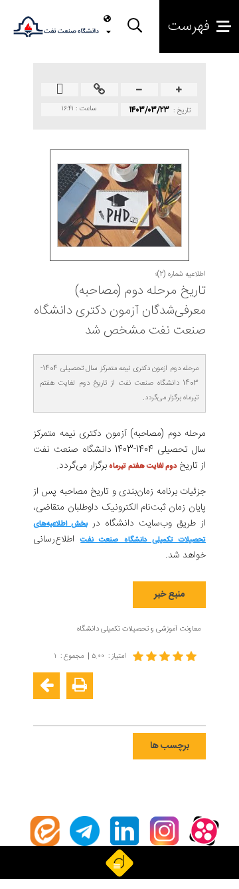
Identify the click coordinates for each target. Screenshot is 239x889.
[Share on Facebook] (194, 707)
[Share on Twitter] (134, 707)
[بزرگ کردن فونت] (179, 90)
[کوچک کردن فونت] (139, 90)
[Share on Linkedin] (154, 707)
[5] (166, 656)
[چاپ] (79, 685)
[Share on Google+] (174, 707)
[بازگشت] (46, 685)
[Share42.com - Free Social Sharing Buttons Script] (114, 707)
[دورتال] (119, 862)
